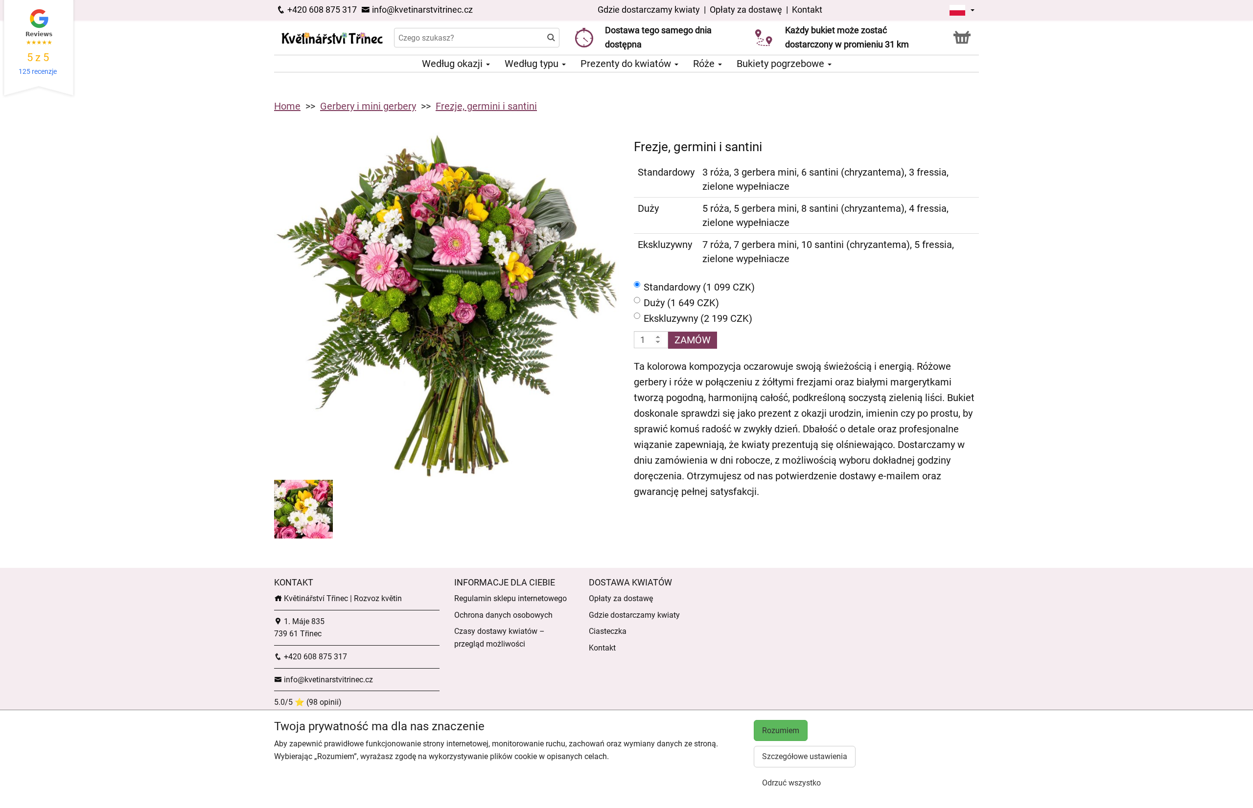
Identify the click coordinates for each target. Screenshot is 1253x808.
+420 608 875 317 (321, 9)
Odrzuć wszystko (791, 782)
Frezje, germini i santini (486, 106)
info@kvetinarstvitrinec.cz (421, 9)
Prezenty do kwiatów (626, 63)
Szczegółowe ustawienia (804, 756)
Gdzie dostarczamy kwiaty (649, 9)
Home (287, 106)
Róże (705, 63)
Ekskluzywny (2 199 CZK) (698, 318)
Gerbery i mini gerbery (368, 106)
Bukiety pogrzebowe (782, 63)
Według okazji (453, 63)
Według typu (533, 63)
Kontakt (807, 9)
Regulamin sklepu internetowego (510, 598)
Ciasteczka (607, 631)
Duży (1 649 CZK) (681, 303)
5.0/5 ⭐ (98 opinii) (308, 702)
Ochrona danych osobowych (503, 615)
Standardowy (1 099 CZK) (699, 287)
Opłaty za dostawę (746, 9)
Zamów (692, 340)
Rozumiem (780, 730)
